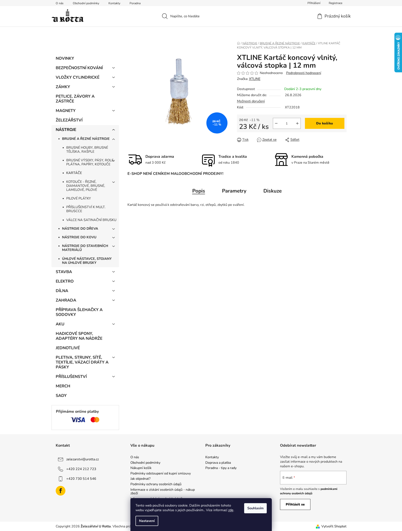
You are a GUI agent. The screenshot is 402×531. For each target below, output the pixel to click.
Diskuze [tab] (272, 190)
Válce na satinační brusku (91, 220)
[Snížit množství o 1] (276, 123)
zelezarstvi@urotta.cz (82, 459)
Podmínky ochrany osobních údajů (155, 484)
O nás (60, 3)
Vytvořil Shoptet (334, 526)
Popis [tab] (198, 190)
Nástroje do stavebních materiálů (85, 248)
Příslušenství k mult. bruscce (86, 209)
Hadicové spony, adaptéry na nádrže (79, 336)
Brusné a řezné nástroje (86, 138)
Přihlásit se (295, 504)
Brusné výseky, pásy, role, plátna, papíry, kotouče (90, 162)
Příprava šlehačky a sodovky (79, 312)
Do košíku (324, 123)
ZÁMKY (63, 87)
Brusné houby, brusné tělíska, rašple (87, 149)
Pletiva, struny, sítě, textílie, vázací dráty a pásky (82, 362)
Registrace (335, 3)
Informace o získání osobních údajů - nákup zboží (162, 491)
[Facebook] (60, 491)
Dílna (62, 291)
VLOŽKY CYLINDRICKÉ (77, 77)
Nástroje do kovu (79, 237)
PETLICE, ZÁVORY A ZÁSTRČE (75, 99)
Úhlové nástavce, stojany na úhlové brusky (87, 260)
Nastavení (147, 521)
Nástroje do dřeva (80, 228)
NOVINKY (65, 58)
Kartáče (74, 173)
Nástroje (66, 129)
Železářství (69, 120)
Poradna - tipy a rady (221, 468)
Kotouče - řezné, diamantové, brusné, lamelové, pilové (85, 185)
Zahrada (66, 300)
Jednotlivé (68, 348)
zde (230, 510)
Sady (61, 395)
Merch (63, 386)
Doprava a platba (218, 463)
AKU (60, 324)
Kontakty (114, 3)
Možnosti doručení (251, 101)
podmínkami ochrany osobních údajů (308, 491)
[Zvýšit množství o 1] (297, 123)
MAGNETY (66, 110)
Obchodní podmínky (86, 3)
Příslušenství (71, 376)
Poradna (135, 3)
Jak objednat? (140, 479)
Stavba (64, 272)
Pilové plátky (78, 198)
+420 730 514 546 (81, 478)
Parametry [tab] (234, 190)
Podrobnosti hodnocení (303, 73)
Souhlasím (255, 508)
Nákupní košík (141, 468)
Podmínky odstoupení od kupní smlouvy (160, 474)
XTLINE (254, 79)
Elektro (65, 281)
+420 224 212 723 (81, 469)
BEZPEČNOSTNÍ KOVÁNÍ (79, 68)
